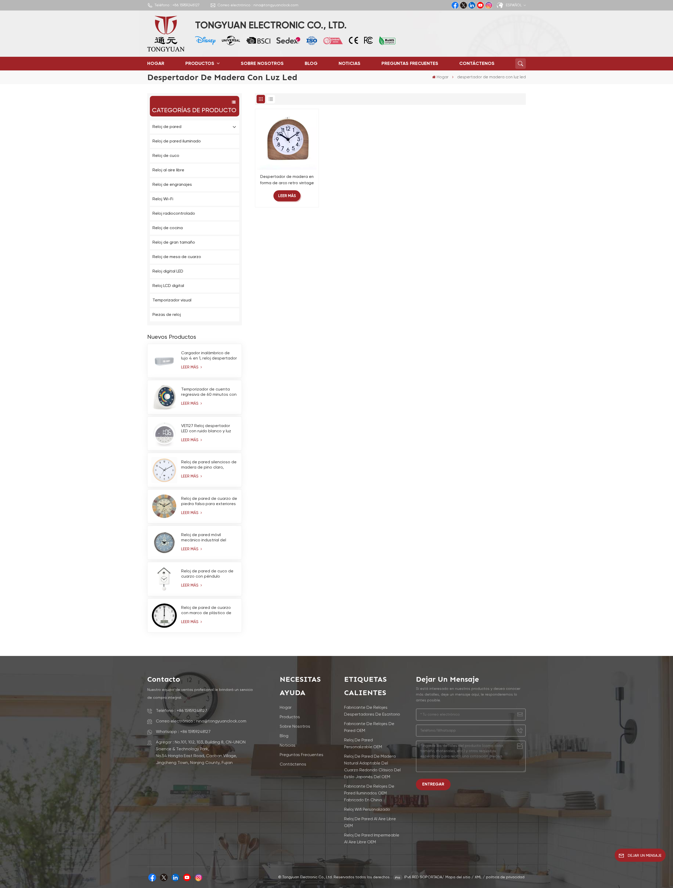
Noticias (349, 63)
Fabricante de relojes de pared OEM (369, 727)
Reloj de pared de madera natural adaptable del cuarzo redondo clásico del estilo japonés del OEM (372, 766)
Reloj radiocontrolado (173, 214)
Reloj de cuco (165, 156)
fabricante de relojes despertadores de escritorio (372, 711)
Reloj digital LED (167, 271)
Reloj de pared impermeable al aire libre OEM (371, 838)
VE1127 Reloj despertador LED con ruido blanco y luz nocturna (206, 429)
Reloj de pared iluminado (176, 141)
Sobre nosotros (262, 63)
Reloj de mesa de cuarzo (176, 257)
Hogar (155, 63)
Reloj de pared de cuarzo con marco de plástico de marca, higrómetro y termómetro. (206, 611)
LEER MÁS (190, 367)
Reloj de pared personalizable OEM (363, 743)
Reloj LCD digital (168, 286)
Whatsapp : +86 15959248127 (183, 732)
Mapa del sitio (457, 877)
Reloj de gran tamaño (173, 242)
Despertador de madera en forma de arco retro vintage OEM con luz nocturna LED (287, 180)
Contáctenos (476, 63)
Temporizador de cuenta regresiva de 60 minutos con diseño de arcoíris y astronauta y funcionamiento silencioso (209, 392)
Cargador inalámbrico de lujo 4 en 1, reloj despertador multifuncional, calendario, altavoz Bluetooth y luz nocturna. (209, 356)
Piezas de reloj (166, 315)
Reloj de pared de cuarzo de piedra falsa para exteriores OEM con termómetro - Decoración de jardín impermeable (209, 502)
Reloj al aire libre (168, 170)
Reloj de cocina (167, 228)
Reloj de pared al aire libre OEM (370, 822)
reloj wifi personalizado (367, 810)
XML (478, 877)
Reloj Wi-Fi (162, 199)
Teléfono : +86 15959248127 (177, 5)
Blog (311, 63)
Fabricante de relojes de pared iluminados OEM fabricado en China (369, 793)
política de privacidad (505, 877)
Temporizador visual (171, 300)
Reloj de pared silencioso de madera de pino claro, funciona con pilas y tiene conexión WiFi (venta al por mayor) (209, 465)
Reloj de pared (166, 127)
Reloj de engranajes (172, 185)
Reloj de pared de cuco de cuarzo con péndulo (207, 574)
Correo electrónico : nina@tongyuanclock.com (257, 5)
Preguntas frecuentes (409, 63)
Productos (200, 63)
